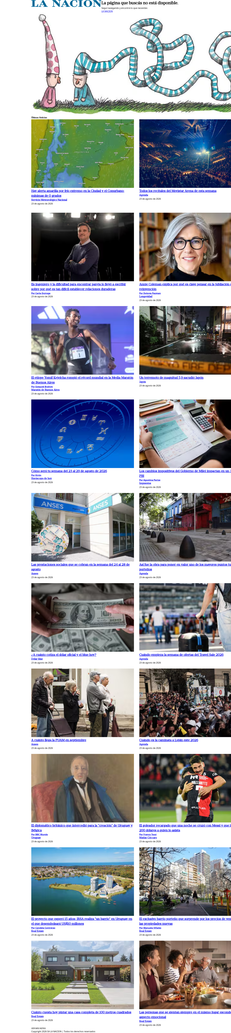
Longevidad (145, 296)
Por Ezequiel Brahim (42, 386)
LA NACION (107, 11)
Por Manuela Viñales (150, 927)
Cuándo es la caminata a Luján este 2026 (168, 740)
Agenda (143, 195)
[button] (82, 154)
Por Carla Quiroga (40, 293)
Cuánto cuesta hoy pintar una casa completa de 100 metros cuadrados (81, 1012)
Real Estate (37, 931)
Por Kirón (36, 475)
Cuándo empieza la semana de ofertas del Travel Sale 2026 (181, 655)
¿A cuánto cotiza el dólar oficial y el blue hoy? (63, 655)
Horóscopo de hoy (41, 478)
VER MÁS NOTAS (38, 1028)
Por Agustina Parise (149, 480)
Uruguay (36, 838)
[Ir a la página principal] (66, 6)
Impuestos (145, 483)
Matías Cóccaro (148, 838)
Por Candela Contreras (43, 927)
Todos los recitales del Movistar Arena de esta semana (177, 191)
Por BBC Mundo (39, 834)
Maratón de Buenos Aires (45, 390)
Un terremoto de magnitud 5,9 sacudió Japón (171, 377)
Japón (142, 382)
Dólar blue (37, 659)
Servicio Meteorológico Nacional (49, 200)
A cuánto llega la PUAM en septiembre (58, 740)
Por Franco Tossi (148, 834)
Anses (34, 573)
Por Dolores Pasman (150, 293)
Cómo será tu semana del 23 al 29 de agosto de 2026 (69, 471)
